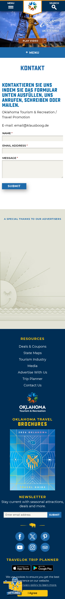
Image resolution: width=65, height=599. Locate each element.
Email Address (14, 145)
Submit (14, 186)
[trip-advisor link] (45, 547)
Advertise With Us (32, 372)
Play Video (30, 41)
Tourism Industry (32, 359)
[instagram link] (32, 547)
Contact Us (33, 385)
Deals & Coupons (32, 347)
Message (9, 158)
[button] (11, 6)
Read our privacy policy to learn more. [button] (32, 585)
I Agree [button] (32, 593)
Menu (10, 3)
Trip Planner (32, 379)
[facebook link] (19, 536)
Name (6, 133)
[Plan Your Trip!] (13, 586)
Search (54, 3)
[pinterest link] (45, 536)
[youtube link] (19, 547)
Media (32, 366)
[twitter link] (32, 536)
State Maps (32, 353)
